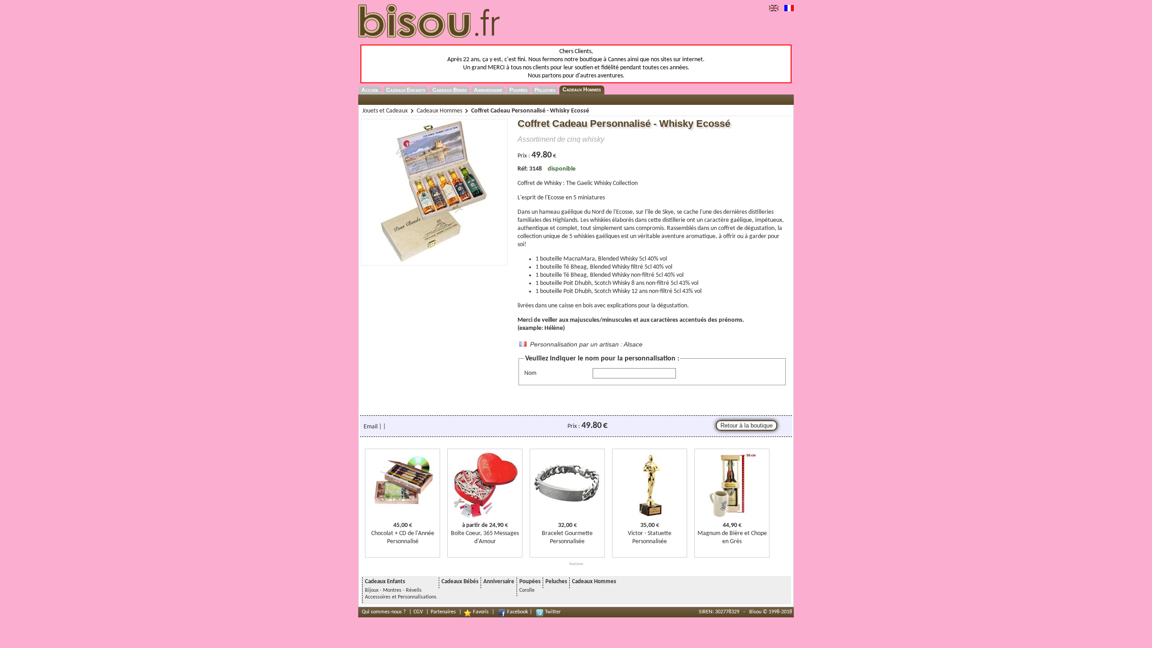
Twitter (553, 612)
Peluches (545, 90)
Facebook (517, 612)
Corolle (527, 590)
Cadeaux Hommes (581, 89)
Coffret (526, 183)
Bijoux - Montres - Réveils (393, 590)
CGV (418, 612)
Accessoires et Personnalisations (400, 597)
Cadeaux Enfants (405, 90)
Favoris (481, 612)
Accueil (370, 90)
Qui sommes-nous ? (384, 612)
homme (576, 564)
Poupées (518, 90)
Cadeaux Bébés (449, 90)
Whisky (553, 183)
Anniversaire (488, 90)
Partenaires (443, 612)
